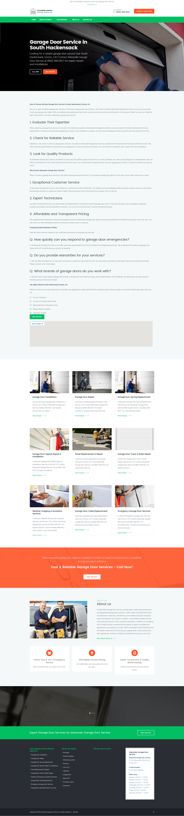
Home (34, 20)
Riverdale (66, 753)
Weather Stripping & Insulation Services (44, 777)
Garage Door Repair (37, 758)
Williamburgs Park (69, 760)
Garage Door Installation (39, 755)
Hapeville (66, 771)
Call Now (35, 72)
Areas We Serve (45, 20)
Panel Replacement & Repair (40, 769)
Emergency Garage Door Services (42, 784)
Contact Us (91, 4)
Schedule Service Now (144, 11)
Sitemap (75, 812)
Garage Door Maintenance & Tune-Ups (43, 788)
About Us (75, 20)
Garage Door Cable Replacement (41, 780)
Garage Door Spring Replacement (42, 762)
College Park (67, 775)
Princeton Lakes (68, 782)
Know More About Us (105, 638)
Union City (66, 767)
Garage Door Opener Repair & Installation (44, 766)
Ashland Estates (68, 756)
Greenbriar (66, 786)
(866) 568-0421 (123, 11)
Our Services (62, 20)
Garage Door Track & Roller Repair (42, 773)
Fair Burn (66, 763)
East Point (66, 778)
